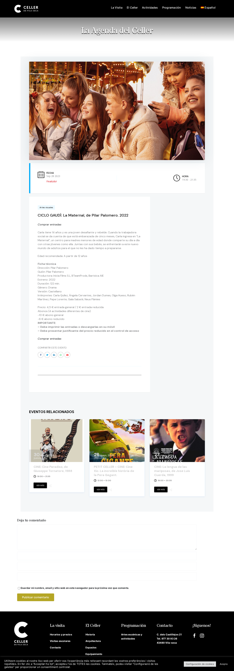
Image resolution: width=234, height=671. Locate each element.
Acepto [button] (224, 664)
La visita (57, 626)
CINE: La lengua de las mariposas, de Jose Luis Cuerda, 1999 (172, 471)
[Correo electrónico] (67, 355)
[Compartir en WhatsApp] (61, 355)
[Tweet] (47, 355)
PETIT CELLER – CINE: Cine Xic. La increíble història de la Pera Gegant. (114, 471)
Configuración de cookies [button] (200, 664)
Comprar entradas (49, 224)
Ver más (40, 485)
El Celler (92, 626)
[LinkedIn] (54, 355)
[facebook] (194, 636)
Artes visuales (46, 207)
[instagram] (202, 636)
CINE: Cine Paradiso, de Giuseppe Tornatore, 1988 (53, 469)
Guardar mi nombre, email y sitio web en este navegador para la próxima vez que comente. (75, 587)
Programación (133, 626)
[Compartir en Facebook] (41, 355)
